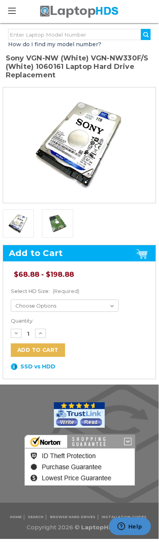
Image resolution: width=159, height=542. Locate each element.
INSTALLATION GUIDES (124, 517)
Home (16, 517)
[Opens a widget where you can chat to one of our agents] (130, 527)
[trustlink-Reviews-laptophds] (79, 414)
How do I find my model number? (54, 44)
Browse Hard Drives (72, 517)
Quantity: (22, 321)
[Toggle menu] (15, 10)
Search (36, 517)
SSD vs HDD (37, 366)
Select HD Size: (45, 291)
